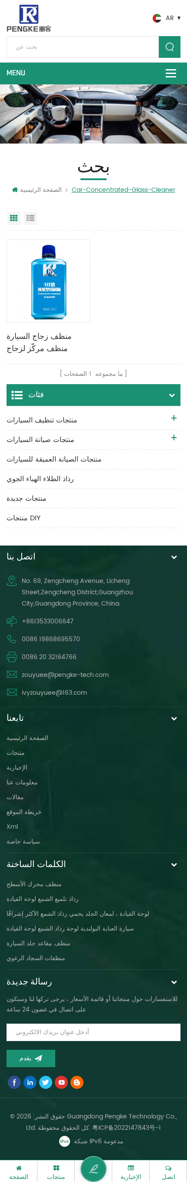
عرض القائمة (30, 218)
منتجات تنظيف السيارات (42, 420)
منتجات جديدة (27, 498)
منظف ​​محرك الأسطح (34, 884)
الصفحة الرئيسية (41, 190)
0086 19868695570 (51, 639)
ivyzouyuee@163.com (54, 693)
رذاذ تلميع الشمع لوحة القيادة (43, 899)
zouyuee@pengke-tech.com (65, 675)
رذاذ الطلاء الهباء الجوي (40, 479)
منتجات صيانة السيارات (40, 439)
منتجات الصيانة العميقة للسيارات (54, 459)
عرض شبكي (13, 218)
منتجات (16, 753)
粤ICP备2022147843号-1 (126, 1128)
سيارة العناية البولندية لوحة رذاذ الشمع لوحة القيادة (70, 929)
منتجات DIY (23, 518)
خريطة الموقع (24, 812)
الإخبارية (17, 768)
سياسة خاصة (23, 842)
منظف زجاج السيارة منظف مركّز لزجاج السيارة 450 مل (39, 343)
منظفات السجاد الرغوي (36, 958)
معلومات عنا (22, 782)
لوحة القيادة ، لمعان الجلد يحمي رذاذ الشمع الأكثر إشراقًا (78, 914)
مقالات (15, 797)
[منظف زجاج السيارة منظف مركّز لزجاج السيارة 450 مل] (48, 281)
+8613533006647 (47, 621)
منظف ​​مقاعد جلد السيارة (38, 943)
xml (12, 827)
